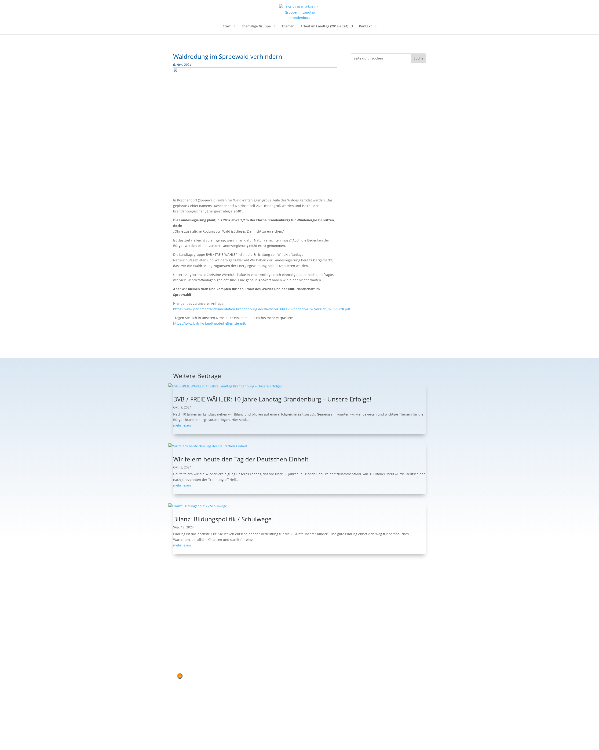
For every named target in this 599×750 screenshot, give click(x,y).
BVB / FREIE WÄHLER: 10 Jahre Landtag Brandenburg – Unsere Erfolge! (272, 399)
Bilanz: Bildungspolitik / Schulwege (222, 519)
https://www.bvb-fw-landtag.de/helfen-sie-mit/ (209, 323)
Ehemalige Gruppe (256, 26)
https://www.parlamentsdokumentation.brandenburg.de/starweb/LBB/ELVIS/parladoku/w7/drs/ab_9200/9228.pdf (261, 309)
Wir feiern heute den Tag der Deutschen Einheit (240, 459)
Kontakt (365, 26)
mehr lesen (182, 425)
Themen (287, 26)
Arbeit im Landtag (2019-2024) (324, 26)
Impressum (199, 634)
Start (227, 26)
